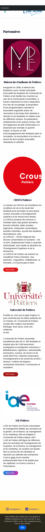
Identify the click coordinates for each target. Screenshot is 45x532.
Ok (22, 527)
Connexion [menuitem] (5, 8)
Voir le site (10, 270)
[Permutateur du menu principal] (5, 11)
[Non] (42, 523)
